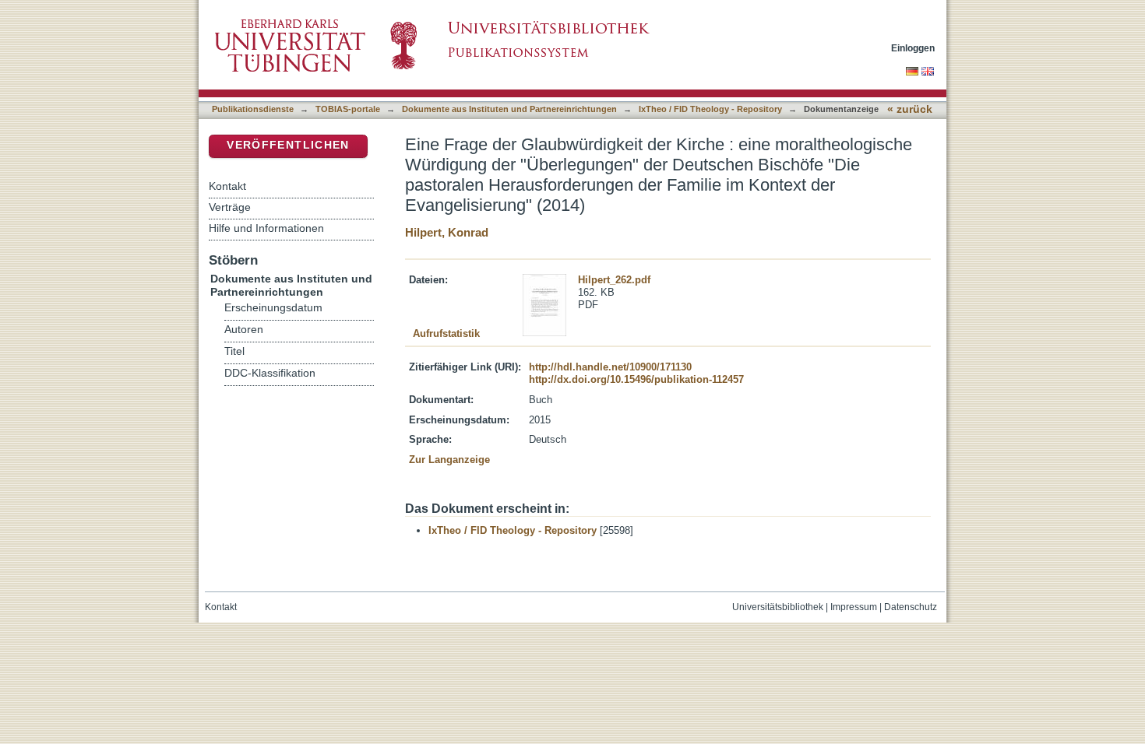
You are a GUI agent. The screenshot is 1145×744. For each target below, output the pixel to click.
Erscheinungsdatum (273, 308)
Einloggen (913, 48)
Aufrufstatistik (446, 333)
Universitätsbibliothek (777, 607)
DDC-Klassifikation (269, 373)
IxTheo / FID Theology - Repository (710, 109)
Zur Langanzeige (449, 459)
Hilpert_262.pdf (614, 280)
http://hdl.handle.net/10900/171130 (610, 367)
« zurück (909, 109)
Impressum (853, 607)
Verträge (230, 207)
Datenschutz (910, 607)
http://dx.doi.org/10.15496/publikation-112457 (636, 379)
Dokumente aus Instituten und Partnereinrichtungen (509, 109)
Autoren (243, 329)
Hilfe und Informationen (266, 228)
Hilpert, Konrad (446, 232)
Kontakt (227, 186)
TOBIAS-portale (347, 109)
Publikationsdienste (253, 109)
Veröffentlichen (288, 145)
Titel (234, 351)
